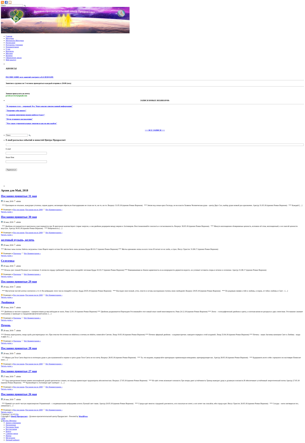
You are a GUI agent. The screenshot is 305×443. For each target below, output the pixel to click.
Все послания (18, 210)
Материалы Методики (15, 41)
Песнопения (11, 425)
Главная (9, 36)
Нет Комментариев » (54, 210)
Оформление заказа (14, 58)
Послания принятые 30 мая (19, 216)
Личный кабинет (13, 440)
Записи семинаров (13, 423)
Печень (6, 325)
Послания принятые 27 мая (19, 371)
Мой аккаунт (11, 60)
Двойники (7, 302)
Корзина (9, 56)
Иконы (8, 436)
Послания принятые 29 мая (19, 281)
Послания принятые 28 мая (19, 348)
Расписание (10, 43)
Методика (10, 38)
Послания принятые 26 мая (19, 394)
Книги (8, 431)
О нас (8, 49)
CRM (3, 419)
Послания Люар (12, 427)
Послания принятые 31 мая (19, 196)
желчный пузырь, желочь (17, 239)
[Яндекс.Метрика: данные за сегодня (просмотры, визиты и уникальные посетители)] (8, 421)
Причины (17, 253)
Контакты (10, 51)
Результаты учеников (14, 45)
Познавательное (12, 47)
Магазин (9, 53)
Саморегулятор (12, 434)
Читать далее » (7, 212)
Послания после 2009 (34, 210)
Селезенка (7, 260)
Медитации (10, 438)
